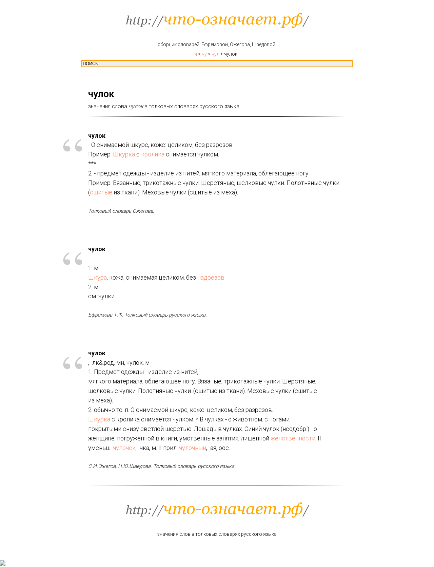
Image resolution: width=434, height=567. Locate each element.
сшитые (101, 192)
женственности (293, 438)
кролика (152, 154)
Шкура (97, 277)
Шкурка (124, 154)
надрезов (210, 277)
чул (215, 54)
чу (204, 54)
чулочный (192, 447)
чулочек (124, 447)
